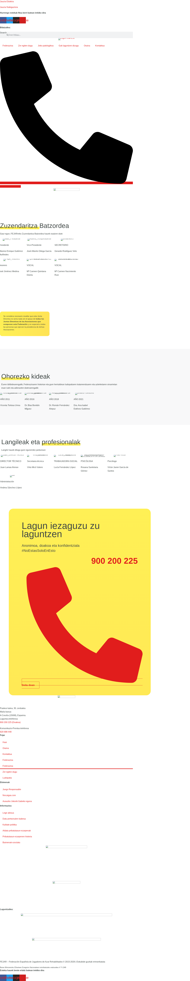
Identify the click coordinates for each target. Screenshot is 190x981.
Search (3, 33)
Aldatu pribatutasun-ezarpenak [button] (17, 831)
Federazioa (8, 46)
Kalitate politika (10, 825)
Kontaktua (100, 46)
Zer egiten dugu (25, 46)
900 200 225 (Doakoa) (10, 722)
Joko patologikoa (46, 46)
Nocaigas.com (9, 795)
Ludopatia (7, 778)
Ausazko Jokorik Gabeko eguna (17, 801)
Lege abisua (8, 813)
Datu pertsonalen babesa (14, 819)
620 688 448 (6, 732)
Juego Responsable (12, 789)
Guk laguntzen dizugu (69, 46)
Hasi (5, 742)
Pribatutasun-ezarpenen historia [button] (17, 836)
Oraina (87, 46)
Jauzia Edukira (7, 1)
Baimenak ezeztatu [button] (11, 842)
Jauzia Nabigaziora (9, 7)
